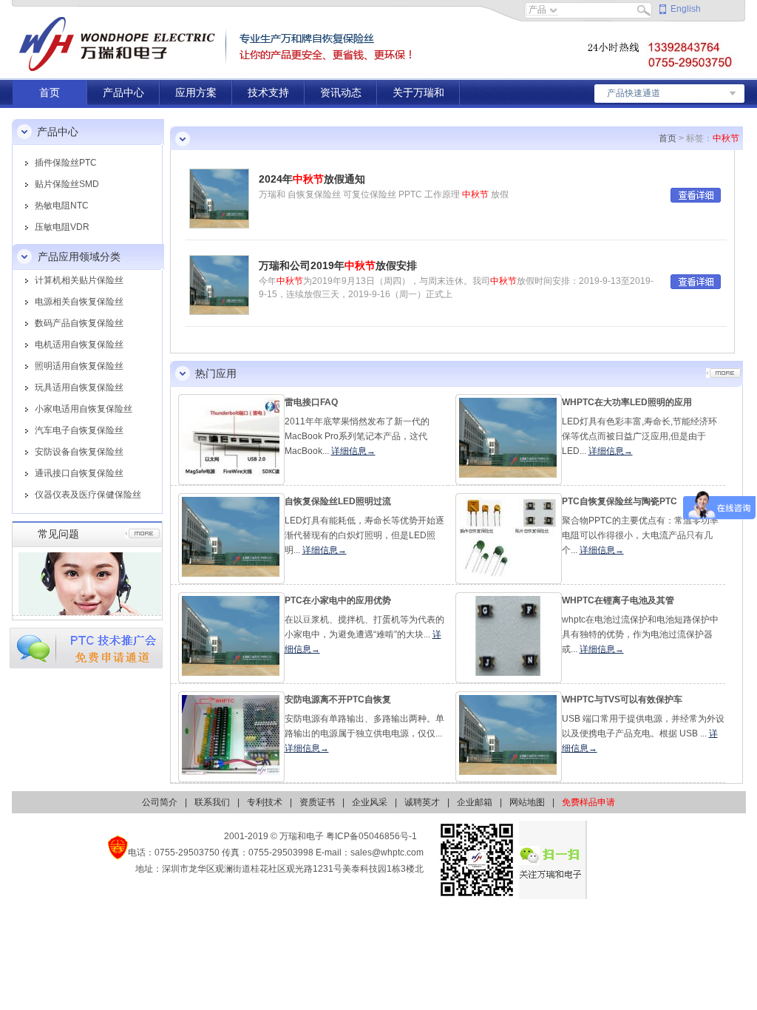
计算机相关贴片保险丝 (79, 280)
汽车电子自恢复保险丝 (79, 430)
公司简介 (159, 802)
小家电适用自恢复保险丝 (83, 409)
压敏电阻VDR (62, 227)
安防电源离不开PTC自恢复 (338, 699)
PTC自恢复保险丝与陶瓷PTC (619, 501)
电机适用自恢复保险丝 (79, 344)
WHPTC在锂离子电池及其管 (618, 600)
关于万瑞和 (418, 92)
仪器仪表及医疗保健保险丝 (88, 494)
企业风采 (369, 802)
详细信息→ (353, 451)
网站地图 (527, 802)
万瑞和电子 (301, 836)
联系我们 (212, 802)
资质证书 (317, 802)
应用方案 (196, 92)
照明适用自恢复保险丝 (79, 366)
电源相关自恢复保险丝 (79, 301)
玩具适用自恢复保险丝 (79, 387)
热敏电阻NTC (62, 205)
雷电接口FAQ (311, 402)
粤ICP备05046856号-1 (371, 836)
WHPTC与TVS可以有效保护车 (622, 699)
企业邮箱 (474, 802)
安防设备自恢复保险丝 (79, 452)
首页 (49, 92)
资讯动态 (340, 92)
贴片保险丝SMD (67, 184)
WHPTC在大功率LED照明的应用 (627, 402)
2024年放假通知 (312, 179)
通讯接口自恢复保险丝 (79, 473)
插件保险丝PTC (66, 162)
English (686, 9)
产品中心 (123, 92)
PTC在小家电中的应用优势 (338, 600)
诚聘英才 (422, 802)
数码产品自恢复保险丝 (79, 323)
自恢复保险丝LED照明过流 (338, 501)
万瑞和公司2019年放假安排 (338, 265)
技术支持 (268, 92)
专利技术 (264, 802)
